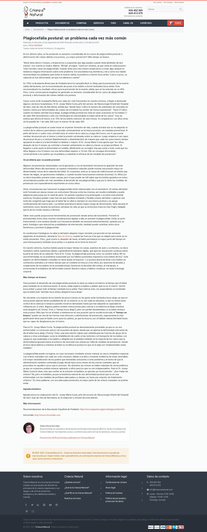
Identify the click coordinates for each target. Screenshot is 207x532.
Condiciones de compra (116, 482)
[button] (175, 23)
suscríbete (46, 2)
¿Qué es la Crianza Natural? (76, 488)
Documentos (38, 29)
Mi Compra (168, 2)
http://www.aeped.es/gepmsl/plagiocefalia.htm (102, 409)
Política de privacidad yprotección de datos (116, 499)
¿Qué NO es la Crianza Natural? (78, 493)
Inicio (27, 29)
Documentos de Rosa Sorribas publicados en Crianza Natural (67, 438)
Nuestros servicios (72, 498)
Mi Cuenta (157, 2)
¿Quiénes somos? (72, 482)
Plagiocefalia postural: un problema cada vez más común (70, 29)
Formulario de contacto (133, 16)
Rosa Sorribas (35, 45)
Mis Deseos (179, 2)
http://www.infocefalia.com (47, 415)
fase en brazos (64, 236)
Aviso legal (110, 488)
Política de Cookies (114, 493)
